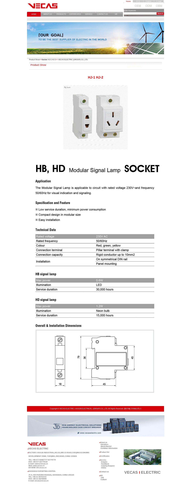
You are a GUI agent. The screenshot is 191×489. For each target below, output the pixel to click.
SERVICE (88, 14)
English (148, 1)
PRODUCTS (61, 14)
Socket (44, 60)
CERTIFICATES (75, 14)
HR (116, 14)
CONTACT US (102, 14)
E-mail (158, 1)
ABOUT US (47, 14)
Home (128, 1)
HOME (33, 14)
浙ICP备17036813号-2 (132, 409)
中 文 (138, 1)
